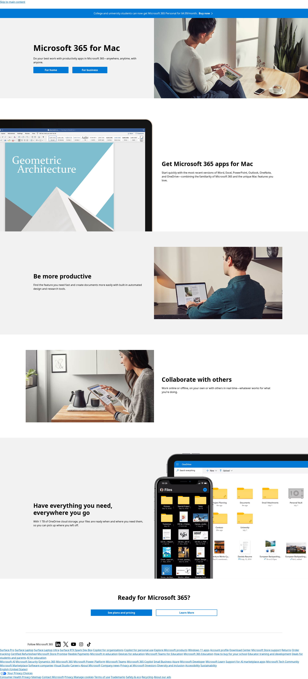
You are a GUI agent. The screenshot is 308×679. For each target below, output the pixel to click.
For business (90, 70)
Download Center (240, 650)
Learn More (186, 612)
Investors (151, 665)
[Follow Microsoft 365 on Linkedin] (58, 644)
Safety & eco (133, 677)
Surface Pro (7, 650)
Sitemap (36, 677)
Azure (175, 661)
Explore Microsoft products (171, 650)
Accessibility (192, 665)
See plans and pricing (121, 612)
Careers (75, 665)
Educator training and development (269, 654)
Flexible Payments (79, 654)
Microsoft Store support (266, 650)
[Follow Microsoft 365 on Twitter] (65, 644)
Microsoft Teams (116, 661)
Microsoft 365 (64, 661)
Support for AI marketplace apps (245, 661)
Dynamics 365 (46, 661)
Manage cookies (84, 677)
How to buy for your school (230, 654)
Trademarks (118, 677)
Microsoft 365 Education (198, 654)
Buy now (204, 13)
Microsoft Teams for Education (164, 654)
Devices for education (131, 654)
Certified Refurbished (24, 654)
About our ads (162, 677)
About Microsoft (90, 665)
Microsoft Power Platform (89, 661)
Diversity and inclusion (171, 665)
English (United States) (13, 669)
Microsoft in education (104, 654)
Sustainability (209, 665)
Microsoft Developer (192, 661)
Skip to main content (12, 2)
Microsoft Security (27, 661)
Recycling (147, 677)
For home (51, 70)
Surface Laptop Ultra (46, 650)
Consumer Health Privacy (15, 677)
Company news (110, 665)
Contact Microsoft (53, 677)
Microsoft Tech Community (282, 661)
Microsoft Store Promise (52, 654)
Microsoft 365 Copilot (140, 661)
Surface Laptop (24, 650)
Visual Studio (62, 665)
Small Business (163, 661)
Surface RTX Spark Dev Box (76, 650)
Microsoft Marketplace (14, 665)
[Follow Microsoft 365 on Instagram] (81, 644)
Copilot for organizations (108, 650)
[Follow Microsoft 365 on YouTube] (73, 644)
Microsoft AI (7, 661)
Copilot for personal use (139, 650)
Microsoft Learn (215, 661)
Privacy (69, 677)
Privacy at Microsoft (132, 665)
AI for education (36, 658)
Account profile (219, 650)
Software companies (40, 665)
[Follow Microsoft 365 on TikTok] (88, 644)
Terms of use (102, 677)
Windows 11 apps (199, 650)
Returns (286, 650)
